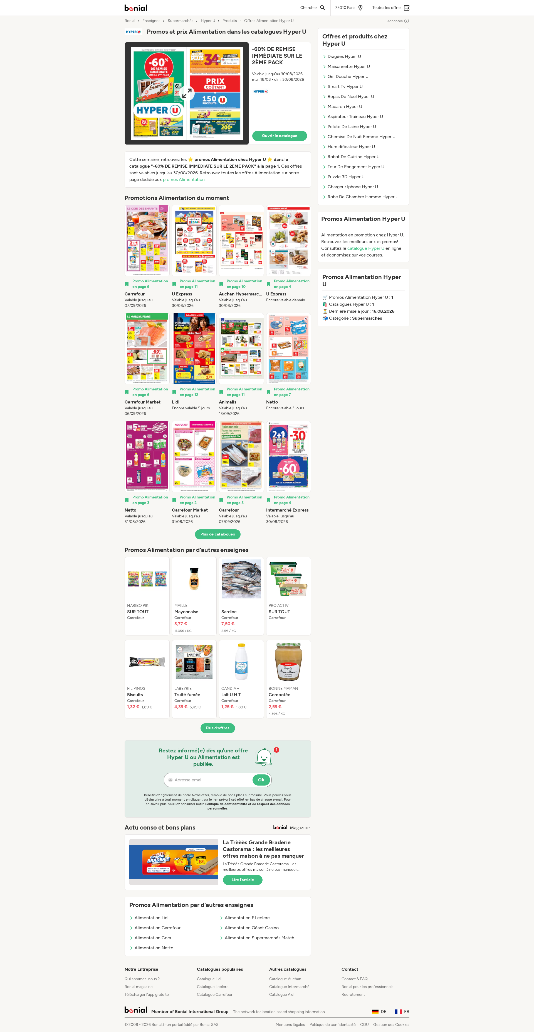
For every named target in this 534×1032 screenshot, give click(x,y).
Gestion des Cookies (391, 1024)
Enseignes (151, 21)
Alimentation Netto (154, 947)
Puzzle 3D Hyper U (346, 176)
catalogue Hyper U (365, 248)
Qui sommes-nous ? (142, 979)
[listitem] (147, 257)
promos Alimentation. (184, 179)
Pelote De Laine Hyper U (352, 126)
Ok (261, 779)
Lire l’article (243, 879)
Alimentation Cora (153, 937)
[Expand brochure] (187, 93)
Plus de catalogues (218, 534)
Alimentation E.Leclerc (247, 917)
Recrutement (353, 994)
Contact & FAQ (355, 979)
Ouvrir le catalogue (280, 135)
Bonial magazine (139, 986)
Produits (229, 21)
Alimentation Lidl (152, 917)
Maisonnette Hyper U (349, 66)
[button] (218, 93)
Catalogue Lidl (209, 979)
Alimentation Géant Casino (252, 927)
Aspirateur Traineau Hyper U (355, 116)
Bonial (130, 21)
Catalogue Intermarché (289, 986)
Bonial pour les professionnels (368, 986)
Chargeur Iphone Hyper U (353, 186)
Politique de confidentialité (333, 1024)
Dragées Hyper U (344, 56)
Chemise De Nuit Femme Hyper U (361, 136)
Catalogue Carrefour (215, 994)
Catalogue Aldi (281, 994)
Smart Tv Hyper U (345, 86)
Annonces (395, 21)
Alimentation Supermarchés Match (259, 937)
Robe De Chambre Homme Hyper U (363, 196)
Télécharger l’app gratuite (147, 994)
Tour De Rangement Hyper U (356, 166)
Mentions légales (290, 1024)
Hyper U (208, 21)
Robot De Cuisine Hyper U (354, 156)
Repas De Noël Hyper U (351, 96)
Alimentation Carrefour (158, 927)
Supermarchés (181, 21)
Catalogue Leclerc (213, 986)
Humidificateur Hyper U (351, 146)
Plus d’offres (218, 728)
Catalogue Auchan (285, 979)
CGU (364, 1024)
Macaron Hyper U (345, 106)
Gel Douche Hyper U (348, 76)
